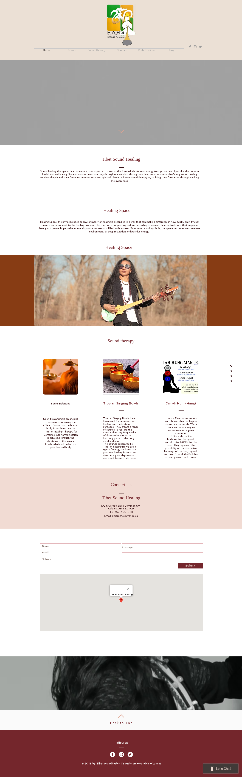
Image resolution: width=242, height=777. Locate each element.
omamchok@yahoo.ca (125, 515)
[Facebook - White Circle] (112, 754)
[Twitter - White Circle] (130, 754)
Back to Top (121, 723)
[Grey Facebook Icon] (190, 46)
